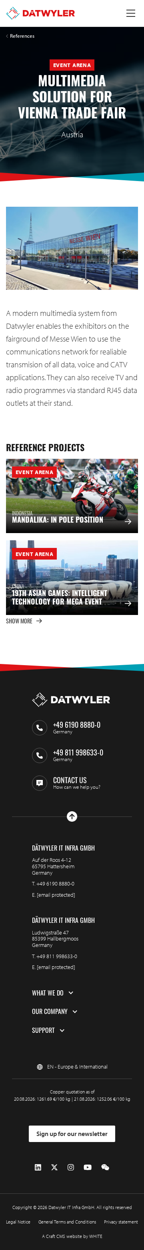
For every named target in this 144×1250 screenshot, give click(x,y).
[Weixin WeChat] (105, 1167)
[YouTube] (88, 1167)
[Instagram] (71, 1167)
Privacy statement (121, 1222)
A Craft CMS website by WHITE (72, 1236)
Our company (50, 1011)
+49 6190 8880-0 (55, 883)
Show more (19, 621)
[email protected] (56, 894)
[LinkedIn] (38, 1167)
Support (43, 1030)
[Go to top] (72, 816)
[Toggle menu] (130, 13)
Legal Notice (18, 1222)
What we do (48, 993)
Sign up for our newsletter (72, 1134)
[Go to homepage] (40, 13)
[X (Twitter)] (54, 1167)
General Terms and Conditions (67, 1222)
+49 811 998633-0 (56, 956)
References (22, 36)
